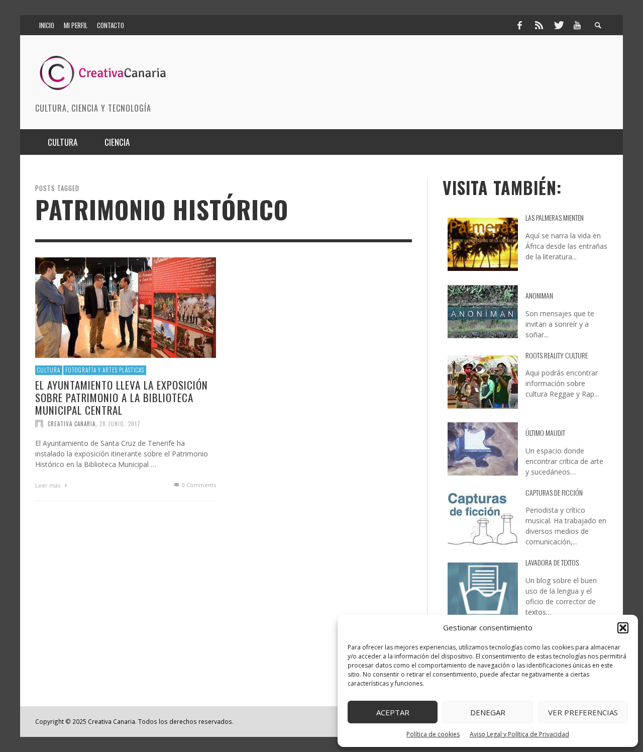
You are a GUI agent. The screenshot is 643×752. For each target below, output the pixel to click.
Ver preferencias (583, 712)
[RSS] (539, 25)
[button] (623, 628)
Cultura (48, 370)
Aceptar (392, 712)
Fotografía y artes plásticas (104, 370)
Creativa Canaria (71, 424)
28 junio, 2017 (120, 424)
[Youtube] (577, 25)
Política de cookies (433, 734)
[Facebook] (519, 25)
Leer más (48, 485)
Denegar (487, 712)
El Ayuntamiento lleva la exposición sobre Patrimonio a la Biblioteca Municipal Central (121, 397)
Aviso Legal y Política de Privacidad (519, 734)
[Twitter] (558, 25)
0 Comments (198, 485)
